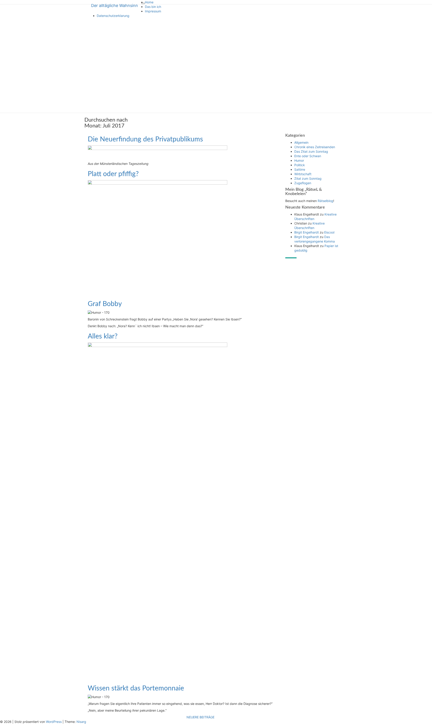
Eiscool (329, 232)
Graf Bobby (105, 304)
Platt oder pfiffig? (113, 174)
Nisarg (81, 722)
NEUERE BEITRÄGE (200, 717)
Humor (299, 160)
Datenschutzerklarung (113, 16)
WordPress (54, 722)
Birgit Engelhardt (306, 232)
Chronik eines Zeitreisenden (314, 147)
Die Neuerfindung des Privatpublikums (145, 139)
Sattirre (299, 169)
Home (149, 2)
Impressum (153, 11)
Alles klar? (102, 336)
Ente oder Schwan (307, 156)
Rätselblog (325, 201)
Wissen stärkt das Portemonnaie (136, 688)
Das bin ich (153, 7)
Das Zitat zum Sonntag (311, 151)
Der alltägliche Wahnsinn (114, 5)
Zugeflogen (302, 183)
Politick (299, 165)
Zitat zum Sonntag (308, 178)
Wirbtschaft (302, 174)
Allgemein (301, 142)
